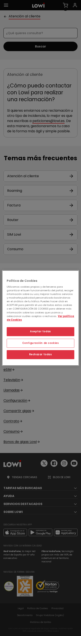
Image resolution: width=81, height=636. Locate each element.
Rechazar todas (40, 354)
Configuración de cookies (40, 343)
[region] (40, 318)
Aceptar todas (40, 331)
